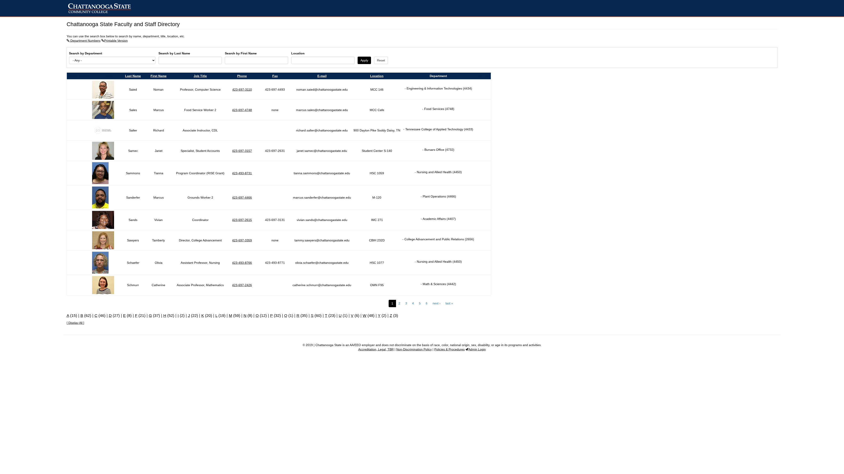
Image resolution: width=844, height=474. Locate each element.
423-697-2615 (242, 220)
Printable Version (116, 40)
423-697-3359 (242, 240)
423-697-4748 (242, 110)
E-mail (322, 76)
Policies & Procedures (449, 349)
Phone (242, 76)
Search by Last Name (174, 53)
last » (449, 303)
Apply (364, 60)
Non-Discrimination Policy (414, 349)
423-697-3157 (242, 151)
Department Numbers (84, 40)
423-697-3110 (242, 89)
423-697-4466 (242, 197)
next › (436, 303)
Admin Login (477, 349)
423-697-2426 (242, 285)
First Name (159, 76)
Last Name (133, 76)
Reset (381, 60)
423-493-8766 (242, 262)
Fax (275, 76)
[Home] (101, 8)
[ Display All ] (75, 323)
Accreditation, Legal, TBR (376, 349)
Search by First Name (241, 53)
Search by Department (85, 53)
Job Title (200, 76)
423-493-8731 (242, 173)
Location (298, 53)
